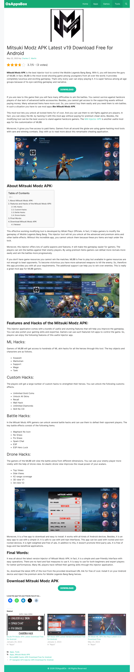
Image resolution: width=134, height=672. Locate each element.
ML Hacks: (18, 207)
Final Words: (16, 218)
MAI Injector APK (93, 119)
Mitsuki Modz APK (22, 654)
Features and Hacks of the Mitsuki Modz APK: (31, 204)
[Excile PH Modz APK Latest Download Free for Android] (26, 624)
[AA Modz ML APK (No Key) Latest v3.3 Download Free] (107, 624)
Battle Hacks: (20, 212)
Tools (117, 4)
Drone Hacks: (20, 215)
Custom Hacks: (21, 210)
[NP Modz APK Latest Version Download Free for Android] (66, 624)
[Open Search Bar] (126, 4)
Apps (95, 4)
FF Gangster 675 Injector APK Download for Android (31, 660)
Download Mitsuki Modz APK (23, 221)
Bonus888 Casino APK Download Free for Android (30, 657)
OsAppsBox (16, 4)
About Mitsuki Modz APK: (21, 200)
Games (106, 4)
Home (85, 4)
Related (17, 224)
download (67, 89)
